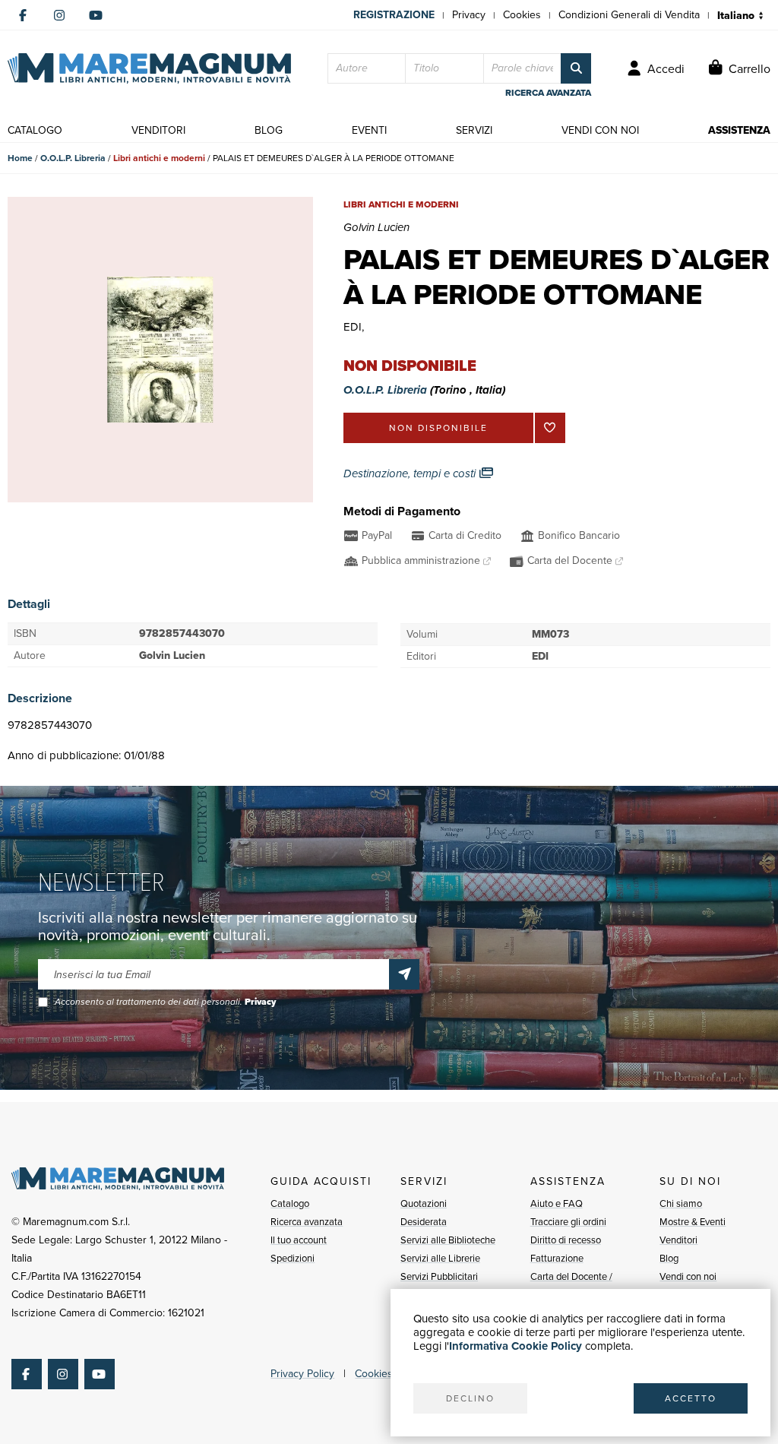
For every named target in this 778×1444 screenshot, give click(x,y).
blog (269, 130)
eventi (369, 130)
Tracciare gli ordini (568, 1221)
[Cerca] (576, 68)
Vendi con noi (687, 1276)
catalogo (35, 130)
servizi (474, 130)
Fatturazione (557, 1258)
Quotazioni (423, 1203)
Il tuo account (298, 1240)
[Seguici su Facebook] (23, 15)
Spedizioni (292, 1258)
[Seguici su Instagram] (59, 15)
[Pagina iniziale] (149, 68)
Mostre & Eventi (692, 1221)
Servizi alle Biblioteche (447, 1240)
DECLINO (470, 1398)
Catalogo (289, 1203)
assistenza (739, 130)
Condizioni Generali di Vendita (629, 15)
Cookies (522, 15)
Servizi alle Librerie (440, 1258)
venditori (158, 130)
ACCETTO (690, 1398)
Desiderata (423, 1221)
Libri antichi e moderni (159, 158)
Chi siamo (680, 1203)
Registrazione (394, 15)
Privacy (468, 15)
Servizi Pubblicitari (439, 1276)
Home (20, 158)
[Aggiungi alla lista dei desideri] (550, 428)
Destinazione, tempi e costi (411, 473)
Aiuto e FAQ (556, 1203)
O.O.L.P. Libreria (73, 158)
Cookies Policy (389, 1374)
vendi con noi (600, 130)
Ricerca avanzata (306, 1221)
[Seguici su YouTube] (96, 15)
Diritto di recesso (565, 1240)
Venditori (678, 1240)
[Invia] (404, 974)
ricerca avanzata (548, 93)
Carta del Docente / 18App (571, 1285)
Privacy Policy (302, 1374)
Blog (668, 1258)
